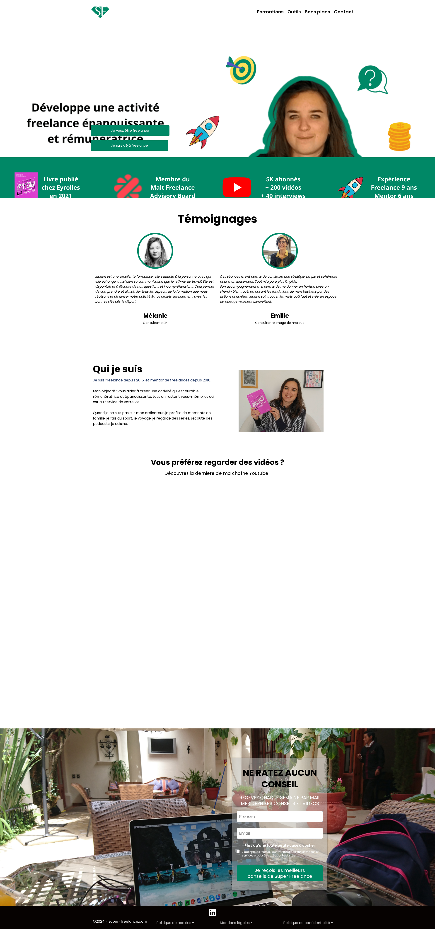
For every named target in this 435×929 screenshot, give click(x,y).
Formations (270, 12)
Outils (294, 12)
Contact (343, 12)
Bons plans (317, 12)
